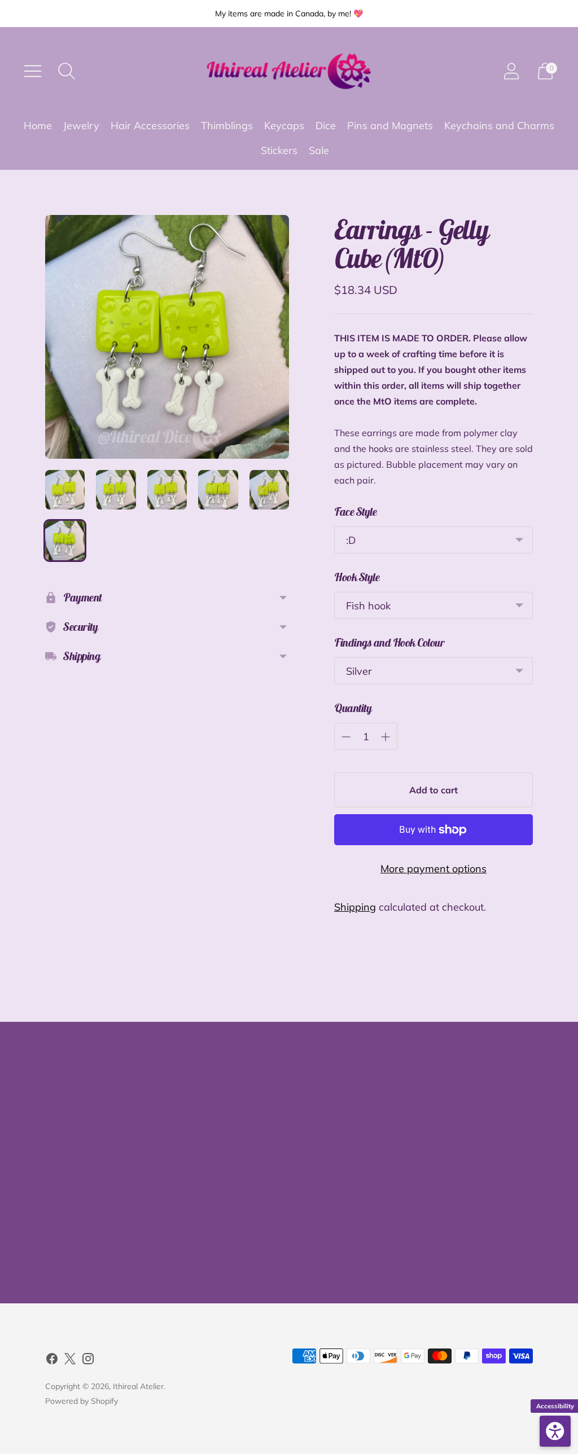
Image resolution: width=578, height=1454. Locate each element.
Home (38, 125)
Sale (319, 150)
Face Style (355, 511)
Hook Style (356, 577)
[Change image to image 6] (65, 540)
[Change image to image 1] (65, 489)
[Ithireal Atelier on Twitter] (70, 1361)
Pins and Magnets (390, 125)
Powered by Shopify (81, 1401)
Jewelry (81, 125)
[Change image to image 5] (269, 489)
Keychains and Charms (499, 125)
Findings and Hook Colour (389, 642)
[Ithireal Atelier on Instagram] (88, 1361)
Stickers (279, 150)
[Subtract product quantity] (346, 736)
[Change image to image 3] (167, 489)
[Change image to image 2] (115, 489)
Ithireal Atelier (138, 1386)
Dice (326, 125)
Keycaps (284, 125)
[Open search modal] (66, 71)
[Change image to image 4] (218, 489)
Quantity (352, 708)
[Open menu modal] (33, 71)
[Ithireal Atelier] (289, 71)
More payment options (433, 868)
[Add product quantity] (385, 736)
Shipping (355, 906)
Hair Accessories (150, 125)
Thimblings (227, 125)
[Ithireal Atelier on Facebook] (52, 1361)
